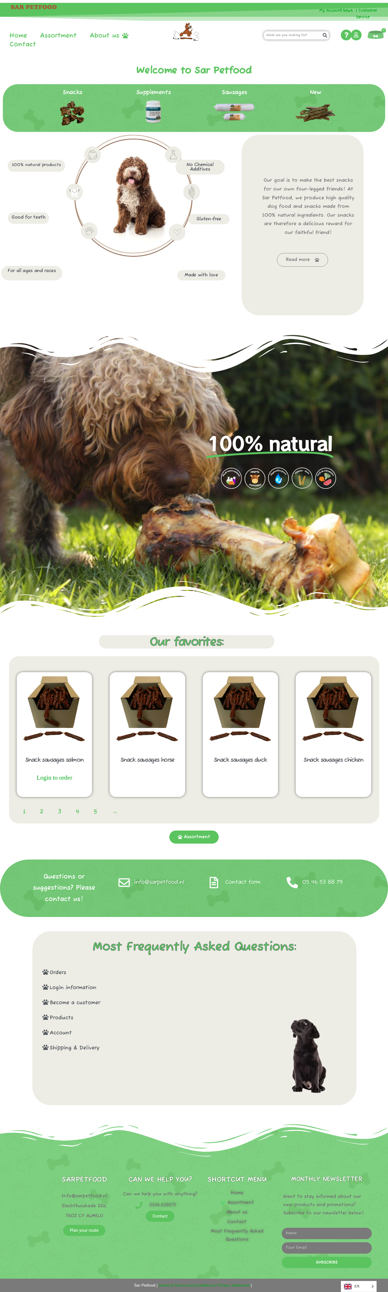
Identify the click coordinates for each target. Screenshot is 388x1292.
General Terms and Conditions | (187, 1285)
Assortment (58, 36)
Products (61, 1018)
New (315, 92)
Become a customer (75, 1003)
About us (104, 36)
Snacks (72, 92)
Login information (73, 988)
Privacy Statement (233, 1285)
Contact (23, 45)
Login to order (54, 778)
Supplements (153, 92)
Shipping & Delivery (74, 1048)
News (348, 10)
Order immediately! (54, 790)
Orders (58, 973)
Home (18, 36)
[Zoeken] (325, 35)
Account (61, 1033)
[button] (148, 972)
